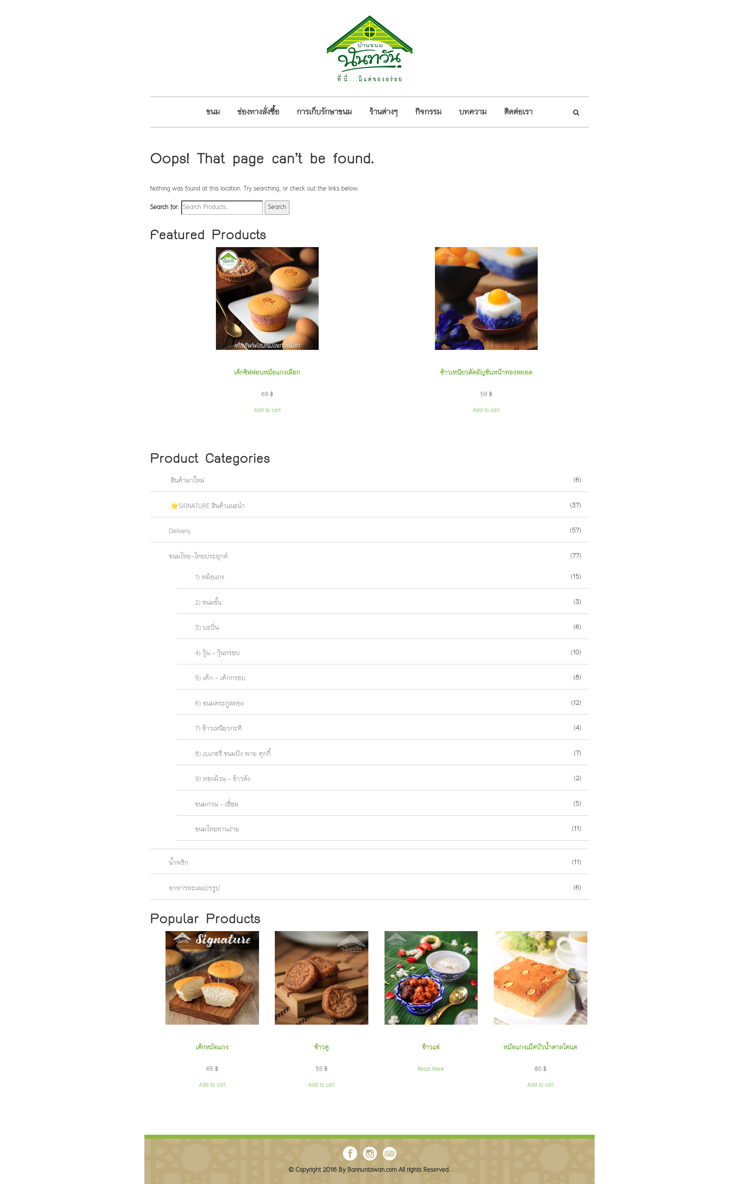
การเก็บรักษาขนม (324, 112)
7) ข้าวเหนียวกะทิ (218, 729)
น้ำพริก (178, 863)
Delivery (180, 531)
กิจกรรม (428, 112)
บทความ (473, 112)
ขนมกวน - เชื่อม (217, 804)
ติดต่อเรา (518, 112)
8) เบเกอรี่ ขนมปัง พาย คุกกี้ (233, 754)
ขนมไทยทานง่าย (217, 830)
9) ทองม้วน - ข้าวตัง (222, 779)
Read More (431, 1069)
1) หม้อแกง (209, 578)
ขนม (213, 112)
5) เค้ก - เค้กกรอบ (220, 678)
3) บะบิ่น (207, 628)
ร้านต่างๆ (384, 112)
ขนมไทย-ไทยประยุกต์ (198, 556)
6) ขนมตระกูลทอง (219, 703)
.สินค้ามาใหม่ (186, 481)
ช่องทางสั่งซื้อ (258, 112)
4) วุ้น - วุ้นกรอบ (217, 653)
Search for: (164, 208)
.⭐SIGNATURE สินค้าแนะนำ (207, 506)
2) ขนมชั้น (208, 603)
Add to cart (267, 410)
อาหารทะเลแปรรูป (194, 888)
